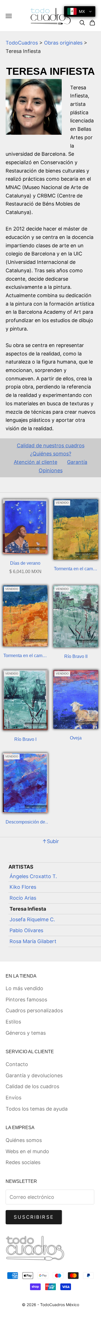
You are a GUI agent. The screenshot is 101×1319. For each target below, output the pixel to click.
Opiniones (51, 470)
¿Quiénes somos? (50, 454)
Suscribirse (34, 1217)
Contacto (17, 1064)
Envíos (13, 1098)
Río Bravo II (76, 656)
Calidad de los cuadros (32, 1086)
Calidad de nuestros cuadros (50, 445)
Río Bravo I (25, 739)
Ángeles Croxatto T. (33, 876)
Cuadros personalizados (34, 1010)
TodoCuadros (22, 43)
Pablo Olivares (26, 930)
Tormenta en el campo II (76, 569)
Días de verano (25, 563)
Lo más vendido (24, 988)
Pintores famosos (26, 999)
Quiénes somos (24, 1140)
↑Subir (50, 841)
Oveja (76, 738)
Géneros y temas (26, 1033)
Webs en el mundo (27, 1151)
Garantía (77, 462)
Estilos (13, 1022)
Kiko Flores (23, 887)
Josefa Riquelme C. (32, 919)
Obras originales (63, 43)
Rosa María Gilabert (33, 941)
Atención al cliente (35, 462)
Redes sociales (23, 1162)
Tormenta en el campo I (25, 656)
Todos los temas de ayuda (37, 1109)
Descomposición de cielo (25, 823)
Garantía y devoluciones (34, 1075)
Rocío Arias (23, 898)
